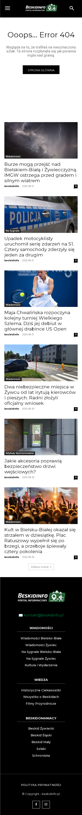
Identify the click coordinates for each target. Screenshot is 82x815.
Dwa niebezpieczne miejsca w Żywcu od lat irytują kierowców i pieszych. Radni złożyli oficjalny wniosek (40, 395)
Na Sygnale (12, 230)
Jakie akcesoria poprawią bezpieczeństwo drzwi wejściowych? (33, 466)
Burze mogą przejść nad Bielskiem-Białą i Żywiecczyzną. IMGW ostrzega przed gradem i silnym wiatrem (40, 172)
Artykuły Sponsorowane (20, 453)
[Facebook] (36, 804)
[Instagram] (46, 804)
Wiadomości (13, 156)
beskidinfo (11, 186)
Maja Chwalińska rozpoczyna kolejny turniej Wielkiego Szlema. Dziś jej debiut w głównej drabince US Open (37, 321)
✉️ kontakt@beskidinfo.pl (41, 615)
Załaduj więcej (40, 566)
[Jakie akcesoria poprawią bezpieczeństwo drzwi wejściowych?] (41, 437)
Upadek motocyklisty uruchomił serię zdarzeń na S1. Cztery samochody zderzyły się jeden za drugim (39, 247)
